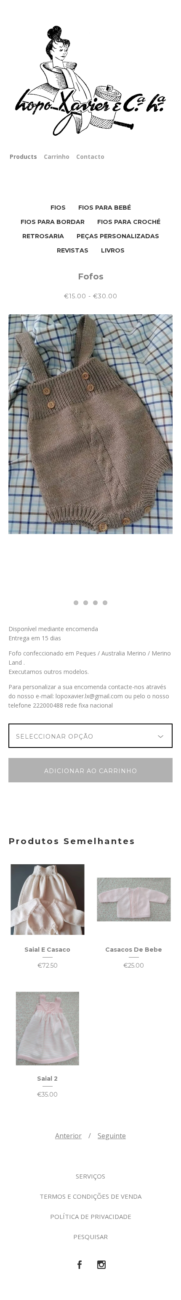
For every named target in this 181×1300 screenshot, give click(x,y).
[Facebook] (79, 1265)
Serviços (90, 1176)
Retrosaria (43, 236)
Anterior (68, 1135)
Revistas (72, 250)
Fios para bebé (104, 207)
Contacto (90, 157)
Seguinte (112, 1135)
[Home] (90, 81)
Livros (113, 250)
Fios (58, 207)
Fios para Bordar (53, 222)
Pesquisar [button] (90, 1236)
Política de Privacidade (90, 1216)
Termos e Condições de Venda (90, 1196)
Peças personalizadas (118, 236)
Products (23, 157)
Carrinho (56, 157)
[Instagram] (101, 1265)
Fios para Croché (128, 222)
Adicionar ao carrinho (90, 771)
